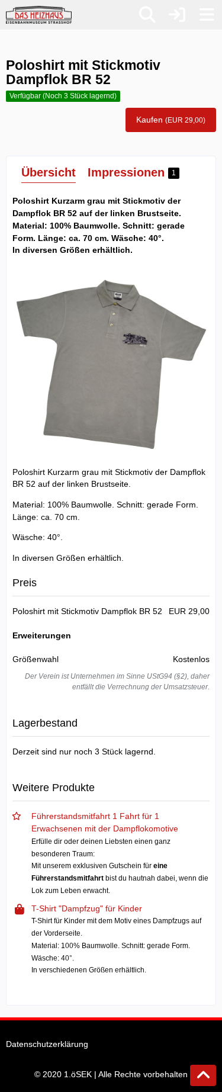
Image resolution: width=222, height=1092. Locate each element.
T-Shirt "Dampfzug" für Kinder (86, 908)
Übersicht (48, 172)
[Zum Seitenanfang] (203, 1075)
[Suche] (147, 15)
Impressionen (132, 172)
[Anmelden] (177, 15)
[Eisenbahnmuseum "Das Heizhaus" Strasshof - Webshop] (39, 15)
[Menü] (206, 15)
